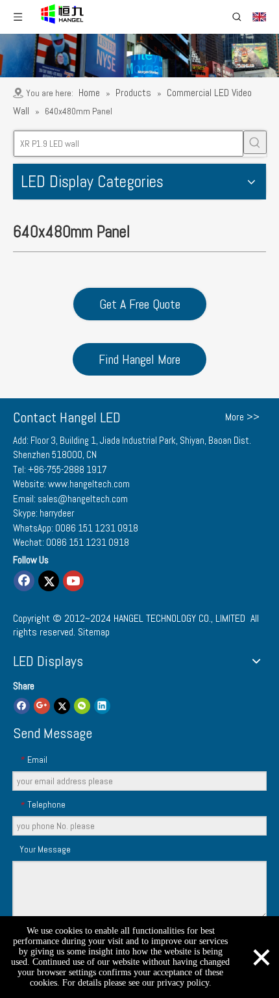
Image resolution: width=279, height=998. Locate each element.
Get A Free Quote (139, 304)
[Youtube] (73, 580)
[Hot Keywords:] (255, 142)
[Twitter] (48, 580)
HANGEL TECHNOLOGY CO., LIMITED (179, 618)
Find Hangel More (139, 359)
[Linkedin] (102, 705)
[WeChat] (82, 705)
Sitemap (94, 632)
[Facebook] (24, 580)
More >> (242, 417)
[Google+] (42, 705)
